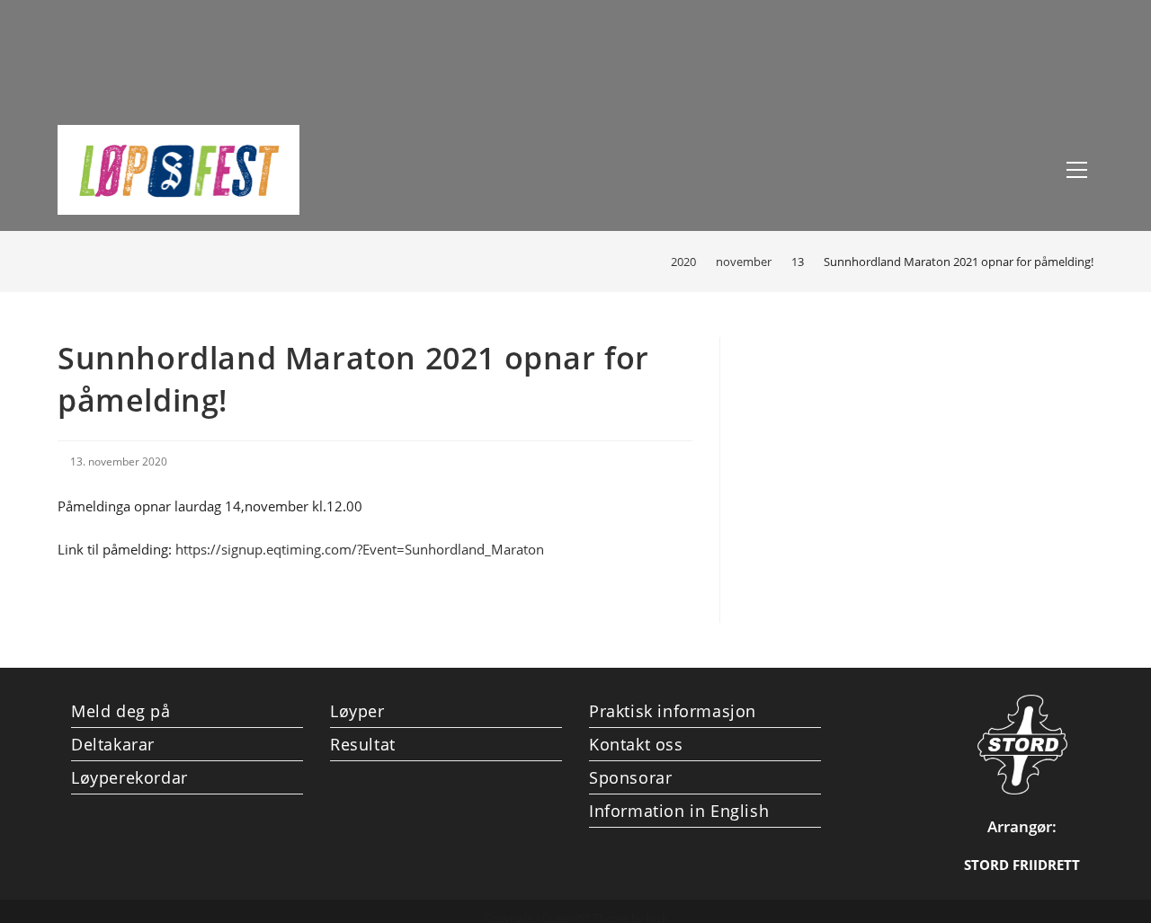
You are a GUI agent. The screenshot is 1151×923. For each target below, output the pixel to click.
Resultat (363, 744)
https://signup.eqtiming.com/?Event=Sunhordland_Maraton (359, 549)
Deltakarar (113, 744)
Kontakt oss (636, 744)
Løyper (357, 711)
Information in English (679, 810)
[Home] (646, 261)
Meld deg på (121, 711)
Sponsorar (630, 777)
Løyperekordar (129, 777)
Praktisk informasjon (672, 711)
